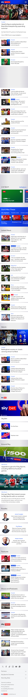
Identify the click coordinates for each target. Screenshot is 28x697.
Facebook (6, 666)
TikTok (9, 666)
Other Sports (4, 464)
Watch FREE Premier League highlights (11, 35)
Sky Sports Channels (7, 674)
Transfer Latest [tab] (15, 212)
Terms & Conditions (6, 682)
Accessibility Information (7, 688)
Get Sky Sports (22, 187)
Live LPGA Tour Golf (8, 200)
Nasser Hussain (19, 538)
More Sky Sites (5, 677)
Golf (12, 275)
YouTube (16, 666)
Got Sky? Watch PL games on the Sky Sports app (13, 31)
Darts (12, 313)
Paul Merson (19, 526)
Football (3, 22)
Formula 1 (13, 59)
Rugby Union (14, 265)
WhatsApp (19, 666)
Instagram (12, 666)
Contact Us (4, 690)
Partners (4, 671)
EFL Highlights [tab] (5, 212)
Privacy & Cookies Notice (7, 684)
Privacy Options (5, 686)
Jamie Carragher (19, 514)
